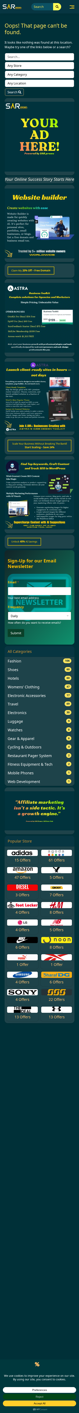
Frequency (16, 607)
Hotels (39, 678)
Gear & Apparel (39, 738)
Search (12, 92)
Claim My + (30, 270)
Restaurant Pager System (39, 755)
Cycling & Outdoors (39, 747)
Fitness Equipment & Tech (39, 764)
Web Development (39, 781)
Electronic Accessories (39, 695)
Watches (39, 730)
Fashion (39, 661)
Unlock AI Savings (24, 541)
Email (13, 582)
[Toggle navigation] (72, 6)
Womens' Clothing (39, 687)
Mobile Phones (39, 773)
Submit (16, 633)
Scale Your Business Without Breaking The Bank (39, 445)
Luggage (39, 721)
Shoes (39, 669)
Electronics (39, 712)
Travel (39, 704)
